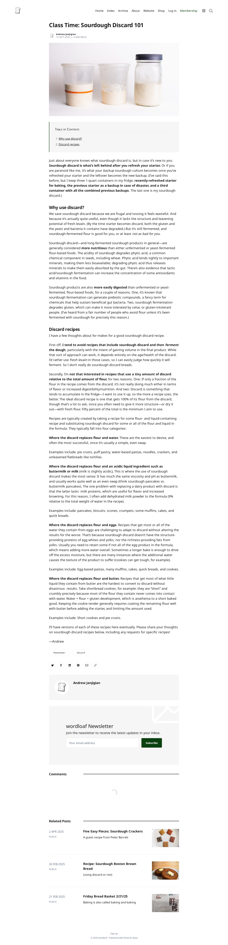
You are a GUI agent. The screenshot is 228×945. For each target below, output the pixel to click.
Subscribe (152, 743)
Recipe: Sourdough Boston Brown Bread (109, 866)
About (136, 11)
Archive (123, 11)
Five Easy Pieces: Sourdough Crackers (113, 831)
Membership (188, 11)
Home (99, 11)
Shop (161, 11)
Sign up (114, 933)
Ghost (126, 937)
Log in (172, 11)
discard (81, 652)
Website (148, 11)
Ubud (135, 937)
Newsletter (59, 652)
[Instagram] (204, 11)
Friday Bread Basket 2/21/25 (105, 896)
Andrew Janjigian (66, 34)
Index (111, 11)
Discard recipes (69, 144)
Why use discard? (70, 139)
